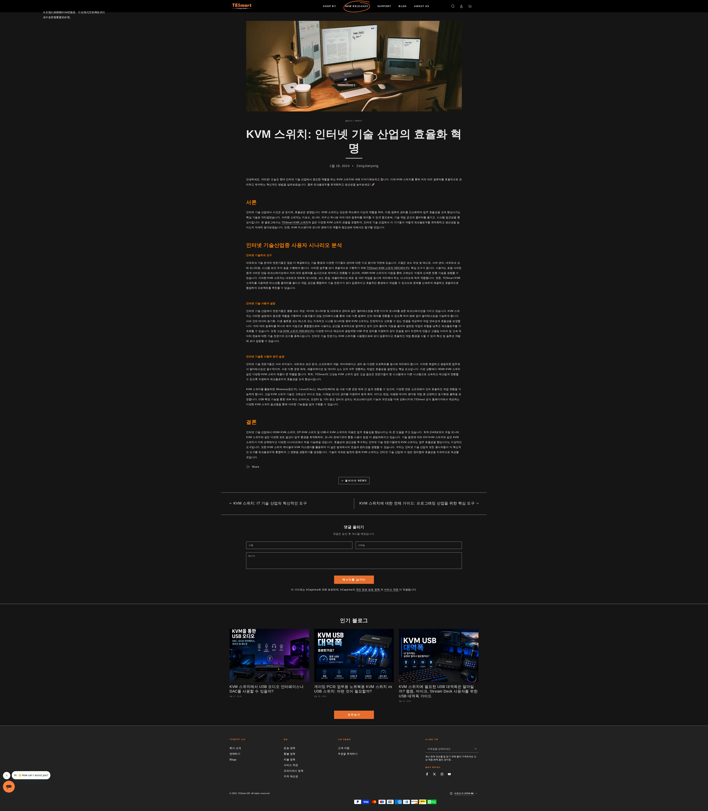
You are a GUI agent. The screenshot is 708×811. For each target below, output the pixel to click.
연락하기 (235, 753)
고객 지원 (344, 748)
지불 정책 (289, 759)
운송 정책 (289, 748)
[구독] (476, 749)
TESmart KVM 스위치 (295, 222)
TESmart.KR (244, 793)
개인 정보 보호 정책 (368, 589)
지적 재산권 (291, 776)
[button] (452, 6)
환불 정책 (289, 753)
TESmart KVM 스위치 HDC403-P (387, 267)
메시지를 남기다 (354, 579)
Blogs (233, 759)
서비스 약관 (391, 589)
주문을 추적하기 (348, 753)
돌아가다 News (356, 480)
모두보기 (354, 714)
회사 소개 (235, 748)
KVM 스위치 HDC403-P (297, 331)
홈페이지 (349, 121)
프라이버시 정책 (293, 770)
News (358, 121)
